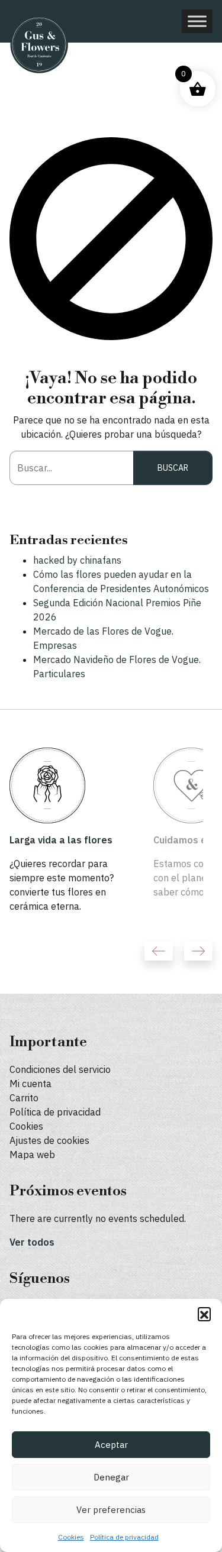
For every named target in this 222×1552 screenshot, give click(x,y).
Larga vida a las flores (60, 840)
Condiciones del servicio (60, 1069)
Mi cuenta (30, 1083)
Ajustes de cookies (49, 1140)
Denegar (111, 1477)
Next (198, 951)
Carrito (23, 1098)
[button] (204, 1314)
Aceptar (111, 1444)
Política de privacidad (124, 1536)
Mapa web (32, 1154)
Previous (158, 951)
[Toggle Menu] (197, 21)
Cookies (71, 1536)
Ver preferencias (111, 1509)
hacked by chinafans (77, 560)
